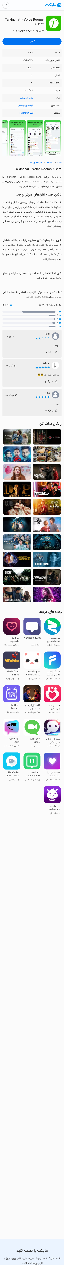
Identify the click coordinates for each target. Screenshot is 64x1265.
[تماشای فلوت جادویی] (17, 525)
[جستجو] (5, 5)
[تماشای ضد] (17, 455)
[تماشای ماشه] (47, 578)
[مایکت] (53, 7)
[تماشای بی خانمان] (17, 595)
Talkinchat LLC (26, 113)
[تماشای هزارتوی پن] (47, 543)
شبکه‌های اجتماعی (25, 105)
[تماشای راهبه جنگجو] (47, 595)
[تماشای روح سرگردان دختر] (47, 525)
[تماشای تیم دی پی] (17, 490)
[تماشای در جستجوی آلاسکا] (47, 508)
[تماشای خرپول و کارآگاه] (17, 543)
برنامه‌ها (49, 163)
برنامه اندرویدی (26, 98)
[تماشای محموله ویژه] (17, 560)
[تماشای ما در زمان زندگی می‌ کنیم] (17, 437)
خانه (59, 163)
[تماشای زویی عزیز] (17, 473)
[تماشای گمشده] (17, 578)
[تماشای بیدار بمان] (47, 560)
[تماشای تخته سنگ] (47, 455)
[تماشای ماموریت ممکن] (47, 473)
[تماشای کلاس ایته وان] (47, 490)
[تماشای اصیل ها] (47, 437)
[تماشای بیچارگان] (17, 508)
